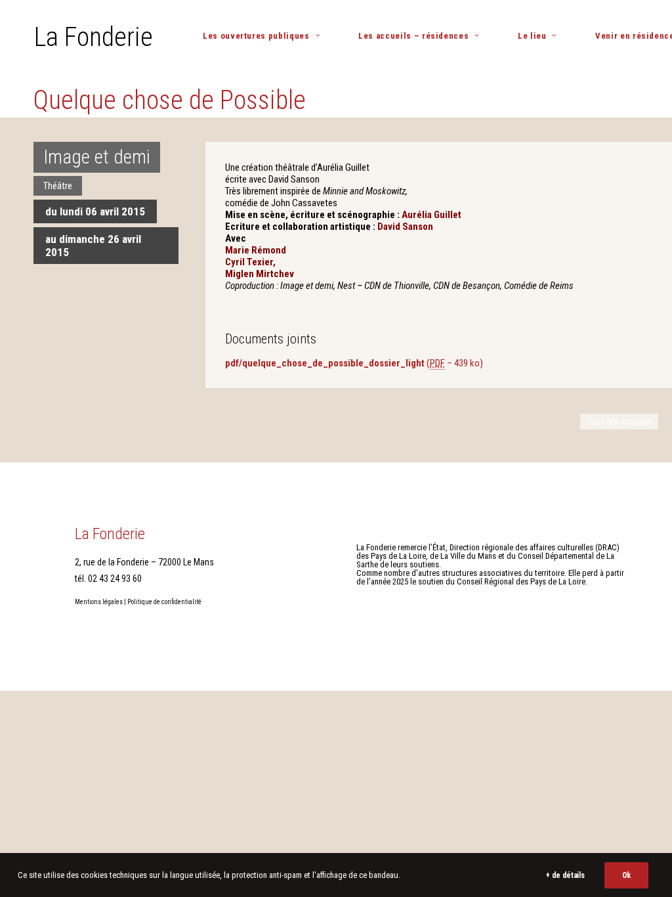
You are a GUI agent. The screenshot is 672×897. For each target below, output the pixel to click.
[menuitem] (266, 36)
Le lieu (532, 36)
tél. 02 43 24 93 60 (108, 578)
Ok (626, 875)
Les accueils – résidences (413, 36)
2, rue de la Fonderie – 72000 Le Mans (144, 562)
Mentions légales (99, 601)
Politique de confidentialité (164, 601)
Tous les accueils (619, 421)
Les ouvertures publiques (256, 36)
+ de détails (565, 875)
